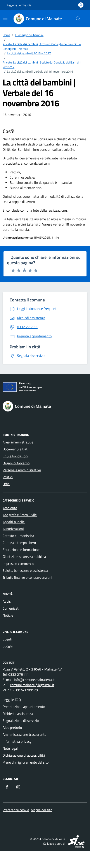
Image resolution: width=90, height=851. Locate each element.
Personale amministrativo (22, 470)
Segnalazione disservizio (21, 720)
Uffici (6, 484)
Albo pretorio (12, 727)
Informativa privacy (17, 741)
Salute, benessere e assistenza (25, 570)
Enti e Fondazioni (15, 456)
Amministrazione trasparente (24, 734)
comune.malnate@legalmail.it (32, 684)
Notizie (8, 615)
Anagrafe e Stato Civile (20, 514)
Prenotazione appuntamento (24, 706)
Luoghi (8, 646)
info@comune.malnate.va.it (34, 679)
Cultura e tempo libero (19, 542)
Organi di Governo (16, 463)
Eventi (7, 639)
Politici (8, 477)
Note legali (11, 748)
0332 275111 (18, 674)
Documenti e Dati (15, 449)
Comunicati (11, 608)
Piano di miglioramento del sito (25, 762)
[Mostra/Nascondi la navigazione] (5, 18)
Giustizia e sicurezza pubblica (24, 556)
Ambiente (10, 507)
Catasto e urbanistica (18, 535)
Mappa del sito (41, 810)
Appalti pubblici (14, 521)
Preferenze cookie (16, 810)
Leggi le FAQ (12, 699)
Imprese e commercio (18, 563)
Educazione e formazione (21, 549)
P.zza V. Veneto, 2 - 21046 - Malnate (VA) (33, 669)
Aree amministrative (18, 442)
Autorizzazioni (13, 528)
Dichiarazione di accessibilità (24, 755)
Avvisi (7, 601)
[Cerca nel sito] (78, 18)
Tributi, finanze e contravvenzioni (27, 577)
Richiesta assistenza (18, 713)
